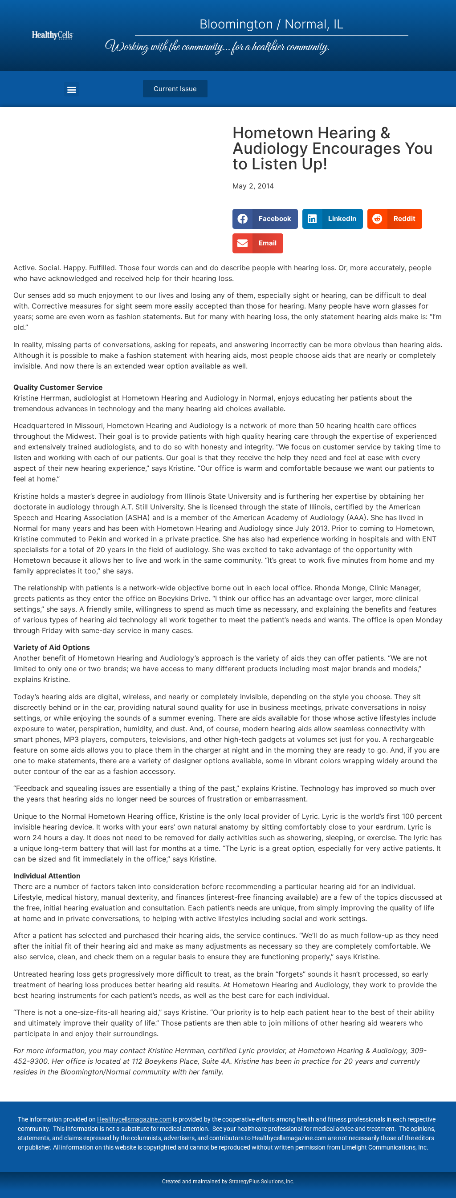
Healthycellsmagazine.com (134, 1119)
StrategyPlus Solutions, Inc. (261, 1181)
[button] (71, 89)
